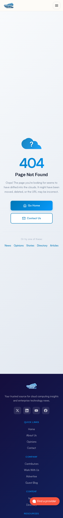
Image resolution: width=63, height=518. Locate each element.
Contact (31, 448)
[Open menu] (56, 5)
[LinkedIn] (27, 410)
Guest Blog (31, 482)
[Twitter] (17, 410)
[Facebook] (45, 410)
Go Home (34, 205)
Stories (30, 245)
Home (31, 429)
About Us (31, 435)
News (8, 245)
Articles (54, 245)
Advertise (31, 476)
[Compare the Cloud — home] (9, 5)
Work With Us (31, 470)
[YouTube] (36, 410)
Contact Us (34, 218)
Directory (42, 245)
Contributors (31, 463)
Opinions (19, 245)
